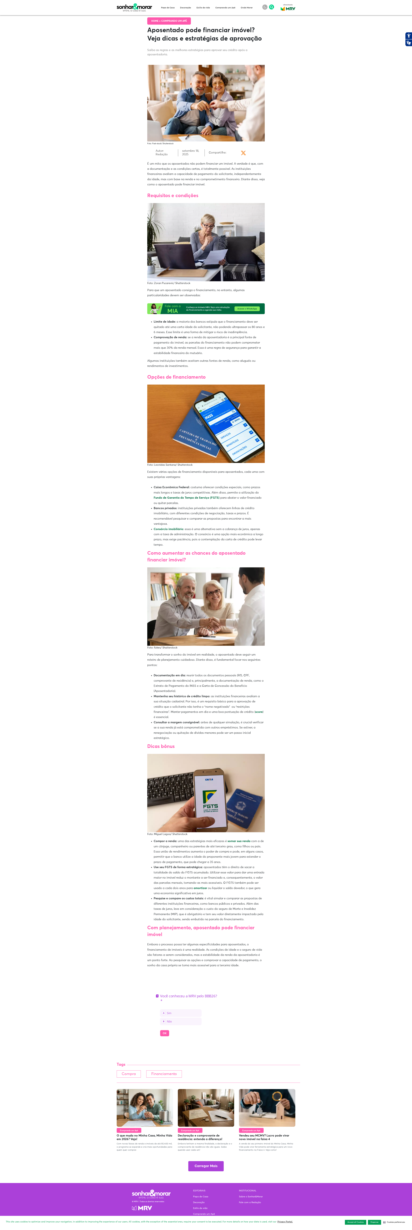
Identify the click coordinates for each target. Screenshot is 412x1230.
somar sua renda (239, 841)
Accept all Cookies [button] (355, 1222)
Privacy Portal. (285, 1222)
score (259, 712)
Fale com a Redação (250, 1202)
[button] (394, 1222)
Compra (129, 1074)
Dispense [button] (374, 1222)
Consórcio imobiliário (168, 529)
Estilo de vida (203, 8)
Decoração (185, 8)
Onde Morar (247, 8)
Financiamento (164, 1074)
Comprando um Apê (225, 8)
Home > (156, 21)
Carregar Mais (206, 1166)
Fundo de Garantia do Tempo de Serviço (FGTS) (187, 497)
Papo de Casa (168, 8)
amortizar (200, 888)
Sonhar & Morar (134, 5)
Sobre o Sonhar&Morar (251, 1197)
